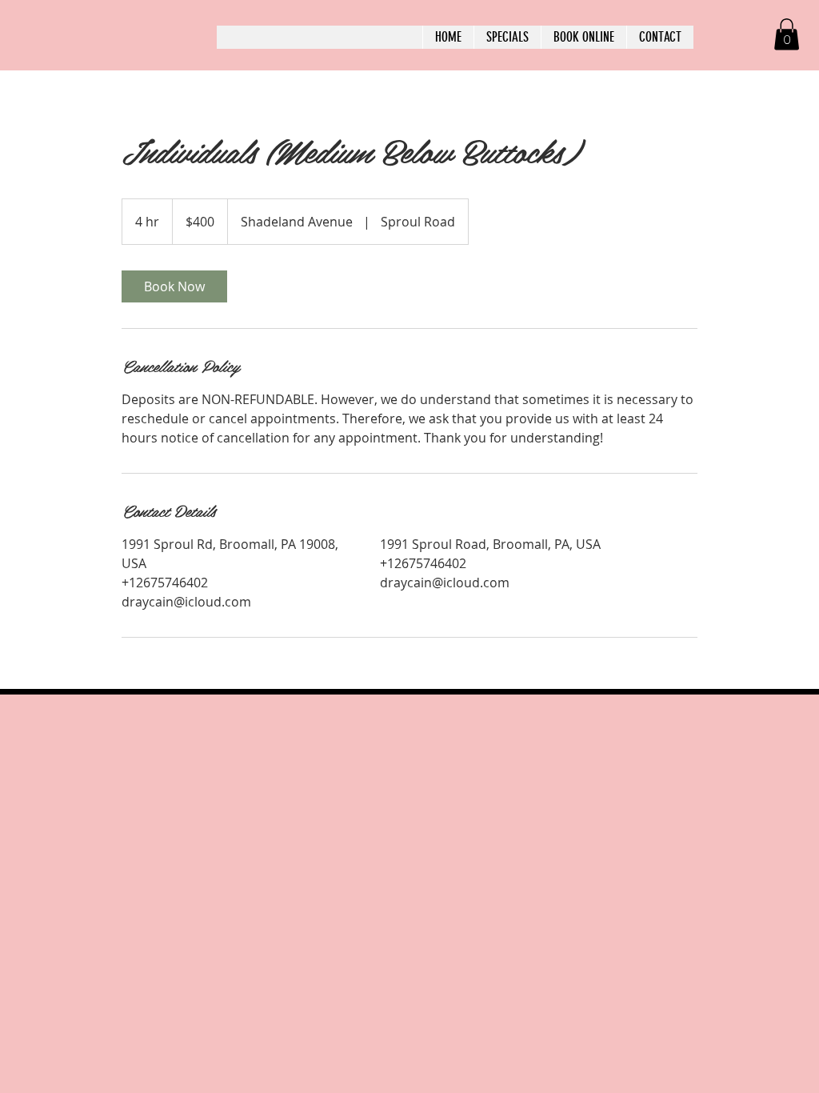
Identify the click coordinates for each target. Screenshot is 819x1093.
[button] (786, 34)
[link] (174, 286)
